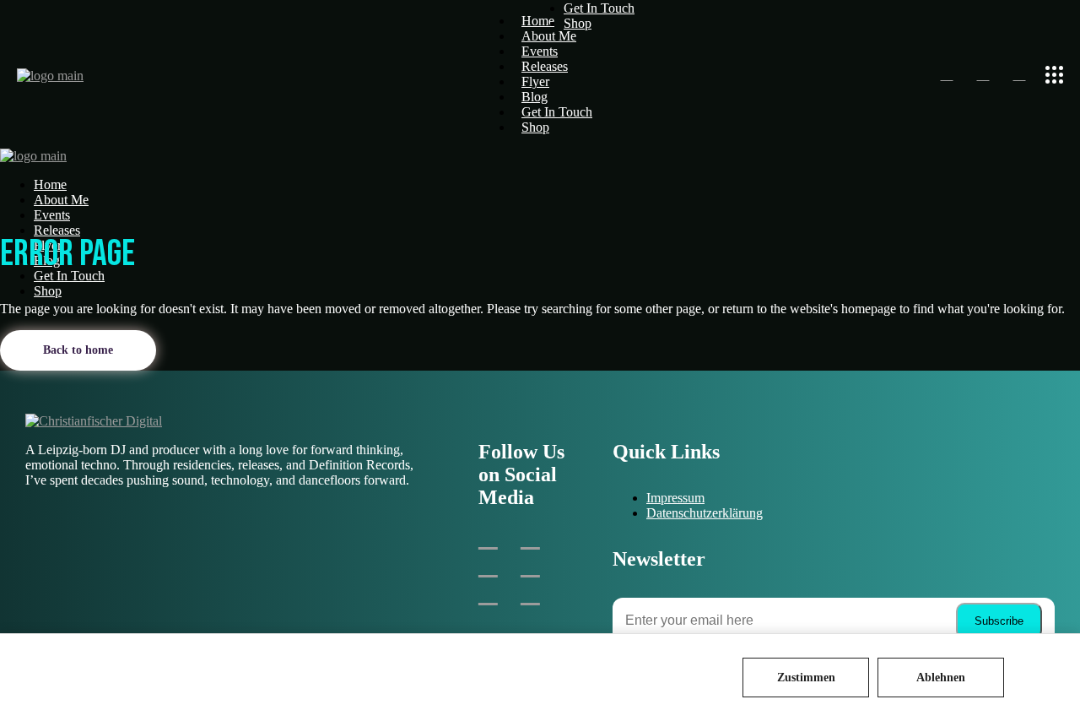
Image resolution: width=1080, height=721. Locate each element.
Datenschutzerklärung (704, 513)
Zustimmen (806, 677)
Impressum (675, 498)
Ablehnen (940, 677)
